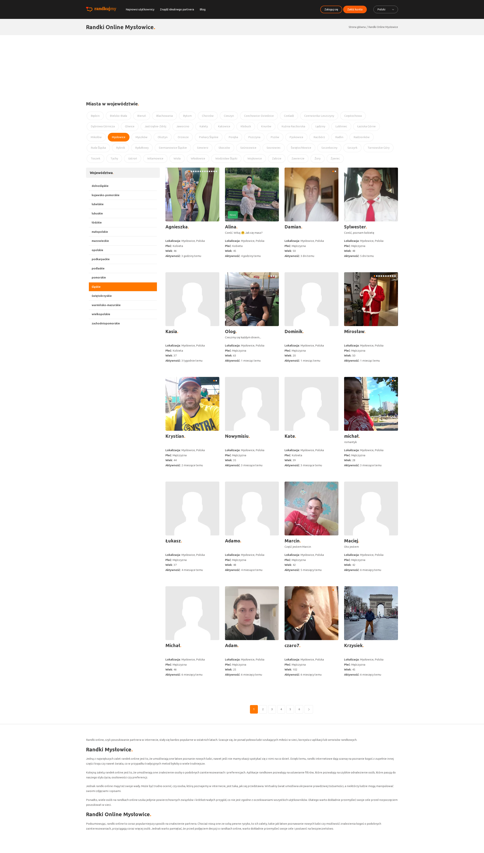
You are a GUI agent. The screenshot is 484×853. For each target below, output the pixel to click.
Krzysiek (353, 645)
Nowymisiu (237, 436)
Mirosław (354, 331)
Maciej (351, 540)
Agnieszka (176, 226)
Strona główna (357, 27)
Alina (230, 226)
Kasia (171, 331)
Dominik (293, 331)
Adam (231, 645)
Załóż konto (355, 9)
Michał (172, 645)
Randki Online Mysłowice (383, 27)
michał (351, 436)
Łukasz (173, 540)
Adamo (232, 540)
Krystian (174, 436)
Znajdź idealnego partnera (177, 9)
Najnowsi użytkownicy (140, 9)
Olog (230, 331)
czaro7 (292, 645)
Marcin (292, 540)
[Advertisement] (242, 63)
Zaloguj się (331, 9)
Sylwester (355, 226)
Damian (293, 226)
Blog (203, 9)
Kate (290, 436)
